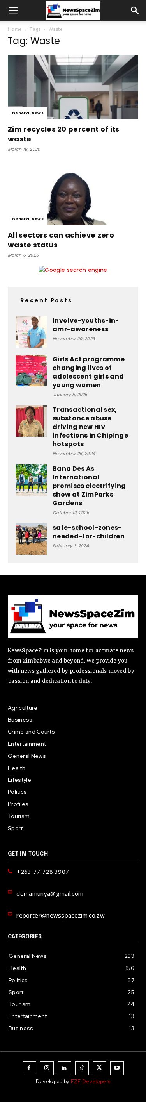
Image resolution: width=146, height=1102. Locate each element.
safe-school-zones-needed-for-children (89, 532)
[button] (13, 10)
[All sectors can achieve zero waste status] (73, 192)
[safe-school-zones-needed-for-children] (31, 539)
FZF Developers (90, 1081)
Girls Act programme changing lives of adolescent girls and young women (89, 372)
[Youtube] (117, 1068)
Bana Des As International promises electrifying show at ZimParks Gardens (89, 485)
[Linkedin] (64, 1068)
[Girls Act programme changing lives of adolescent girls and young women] (31, 370)
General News (28, 113)
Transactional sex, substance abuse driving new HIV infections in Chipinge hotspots (90, 426)
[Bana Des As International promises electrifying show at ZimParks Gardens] (31, 480)
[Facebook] (29, 1068)
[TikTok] (82, 1068)
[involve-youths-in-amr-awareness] (31, 332)
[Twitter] (99, 1068)
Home (15, 29)
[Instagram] (47, 1068)
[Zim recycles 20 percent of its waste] (73, 87)
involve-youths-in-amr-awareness (86, 325)
